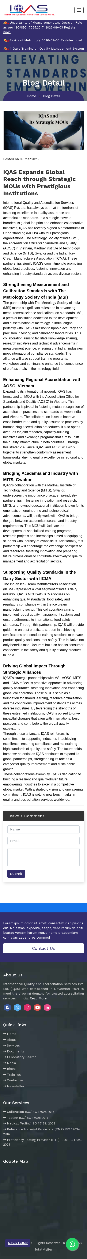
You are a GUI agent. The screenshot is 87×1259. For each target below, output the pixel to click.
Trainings (14, 1075)
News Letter (18, 1243)
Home (31, 96)
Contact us (15, 1080)
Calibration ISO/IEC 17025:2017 (30, 1112)
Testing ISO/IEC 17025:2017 (27, 1118)
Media (11, 1063)
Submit (16, 874)
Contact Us (43, 948)
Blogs (11, 1069)
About (11, 1040)
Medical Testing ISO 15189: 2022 (31, 1123)
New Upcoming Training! (65, 108)
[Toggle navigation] (79, 10)
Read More (38, 998)
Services (13, 1045)
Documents (15, 1051)
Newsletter (15, 1086)
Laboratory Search (21, 1057)
